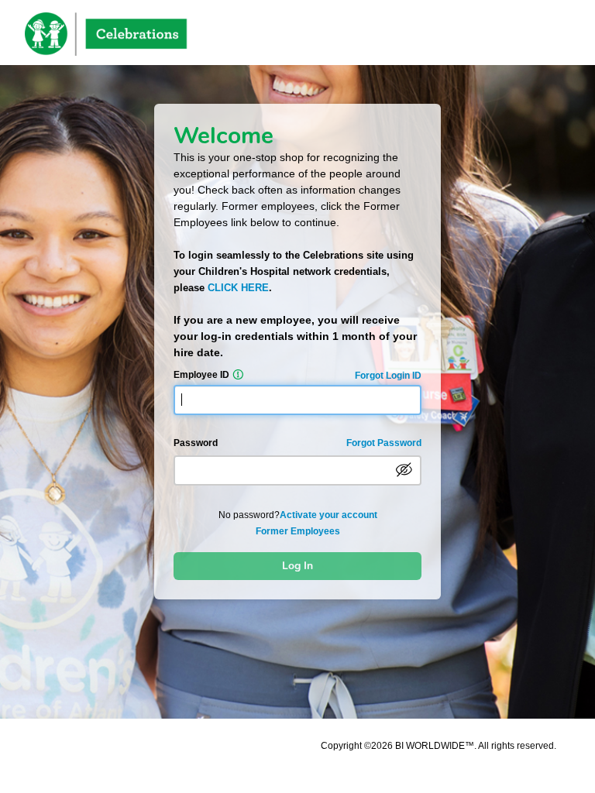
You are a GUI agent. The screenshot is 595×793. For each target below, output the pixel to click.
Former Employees (298, 531)
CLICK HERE (238, 288)
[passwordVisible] (404, 470)
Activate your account (328, 515)
